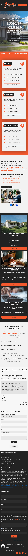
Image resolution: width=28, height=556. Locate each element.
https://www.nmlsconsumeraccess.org (10, 485)
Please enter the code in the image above (11, 530)
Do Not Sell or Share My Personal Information (12, 540)
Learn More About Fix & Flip (12, 115)
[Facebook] (11, 205)
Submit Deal (14, 317)
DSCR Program (6, 187)
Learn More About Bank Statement (11, 147)
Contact (14, 284)
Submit (14, 442)
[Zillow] (17, 205)
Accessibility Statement (7, 487)
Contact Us (22, 5)
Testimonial (4, 435)
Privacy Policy (23, 485)
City (2, 424)
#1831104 (16, 484)
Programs (14, 248)
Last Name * (4, 499)
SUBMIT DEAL (14, 36)
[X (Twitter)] (13, 205)
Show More (14, 446)
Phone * (3, 509)
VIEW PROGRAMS (14, 40)
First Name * (4, 494)
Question (3, 521)
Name (2, 419)
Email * (3, 504)
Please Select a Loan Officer (8, 414)
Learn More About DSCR (12, 84)
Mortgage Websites (11, 549)
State (2, 429)
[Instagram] (15, 205)
